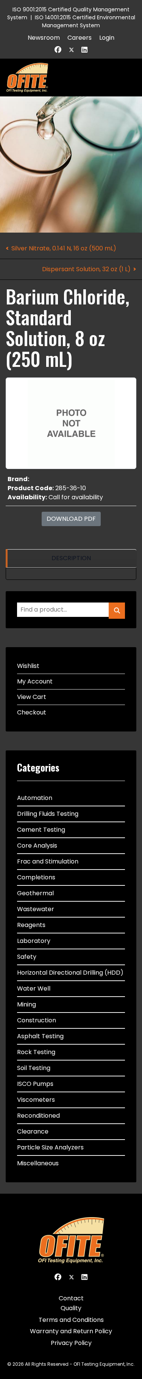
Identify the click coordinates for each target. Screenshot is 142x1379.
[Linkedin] (84, 49)
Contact (71, 1298)
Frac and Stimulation (47, 861)
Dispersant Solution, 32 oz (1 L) (86, 269)
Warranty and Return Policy (71, 1331)
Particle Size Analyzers (50, 1147)
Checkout (31, 712)
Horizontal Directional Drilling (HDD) (70, 972)
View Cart (31, 697)
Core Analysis (37, 845)
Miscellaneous (38, 1163)
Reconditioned (38, 1115)
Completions (36, 877)
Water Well (33, 988)
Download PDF (71, 518)
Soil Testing (33, 1068)
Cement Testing (41, 829)
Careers (79, 37)
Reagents (31, 925)
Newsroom (44, 37)
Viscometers (36, 1099)
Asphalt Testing (40, 1036)
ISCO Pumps (35, 1083)
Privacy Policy (71, 1343)
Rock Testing (36, 1052)
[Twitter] (71, 49)
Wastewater (35, 909)
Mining (26, 1004)
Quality (71, 1308)
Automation (34, 798)
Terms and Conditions (71, 1319)
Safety (26, 956)
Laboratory (33, 940)
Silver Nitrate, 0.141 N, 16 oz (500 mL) (63, 248)
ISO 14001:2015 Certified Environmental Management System (85, 21)
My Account (35, 681)
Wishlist (28, 666)
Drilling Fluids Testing (47, 813)
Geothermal (35, 893)
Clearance (32, 1131)
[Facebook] (58, 49)
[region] (71, 558)
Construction (36, 1020)
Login (106, 37)
